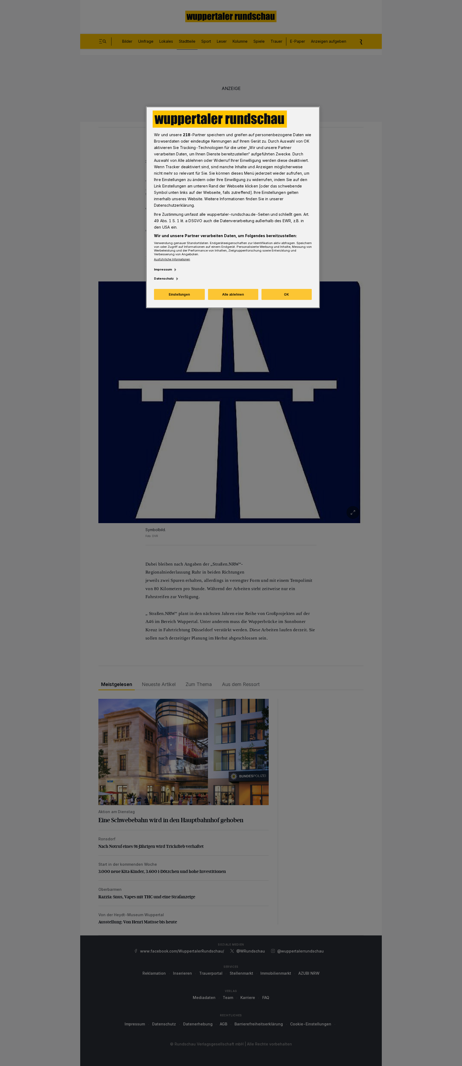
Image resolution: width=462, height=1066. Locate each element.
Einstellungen (179, 294)
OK (286, 294)
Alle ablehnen (233, 294)
